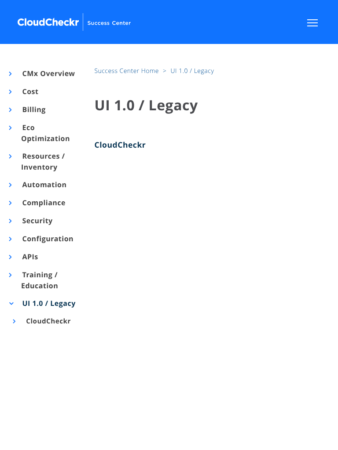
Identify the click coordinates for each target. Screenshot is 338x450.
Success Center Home (128, 71)
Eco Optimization (45, 133)
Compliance (43, 202)
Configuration (47, 238)
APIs (29, 256)
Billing (33, 109)
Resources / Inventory (43, 161)
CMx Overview (48, 73)
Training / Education (39, 280)
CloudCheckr (48, 321)
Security (37, 220)
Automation (44, 184)
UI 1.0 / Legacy (48, 303)
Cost (29, 91)
